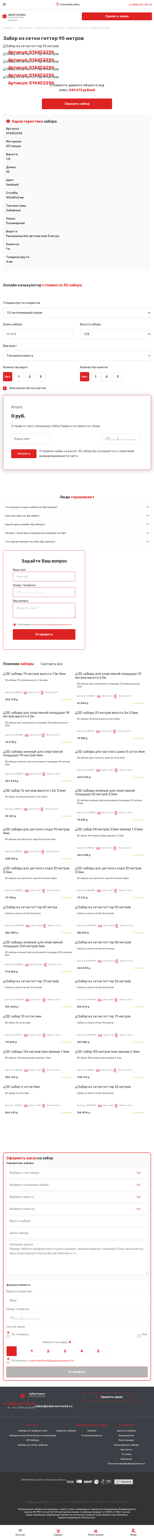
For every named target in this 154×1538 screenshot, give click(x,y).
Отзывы (126, 1454)
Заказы (58, 1535)
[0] (14, 1351)
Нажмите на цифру (56, 1342)
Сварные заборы (66, 1430)
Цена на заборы (126, 1430)
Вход (134, 1535)
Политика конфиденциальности (126, 1463)
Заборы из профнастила (32, 1430)
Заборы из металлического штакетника (32, 1435)
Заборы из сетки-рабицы (33, 1444)
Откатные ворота (92, 1435)
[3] (65, 1351)
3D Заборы (32, 1440)
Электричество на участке (27, 388)
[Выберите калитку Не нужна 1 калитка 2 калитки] (77, 1209)
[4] (81, 1351)
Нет (8, 376)
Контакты (126, 1449)
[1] (31, 1351)
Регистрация (95, 1535)
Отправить (44, 634)
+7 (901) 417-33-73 (140, 4)
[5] (98, 1351)
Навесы (91, 1430)
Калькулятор (126, 1435)
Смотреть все (51, 664)
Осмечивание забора (126, 1444)
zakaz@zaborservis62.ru (53, 1406)
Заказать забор (77, 104)
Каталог (20, 1535)
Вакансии (126, 1459)
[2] (48, 1351)
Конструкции (126, 1440)
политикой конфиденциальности (52, 624)
